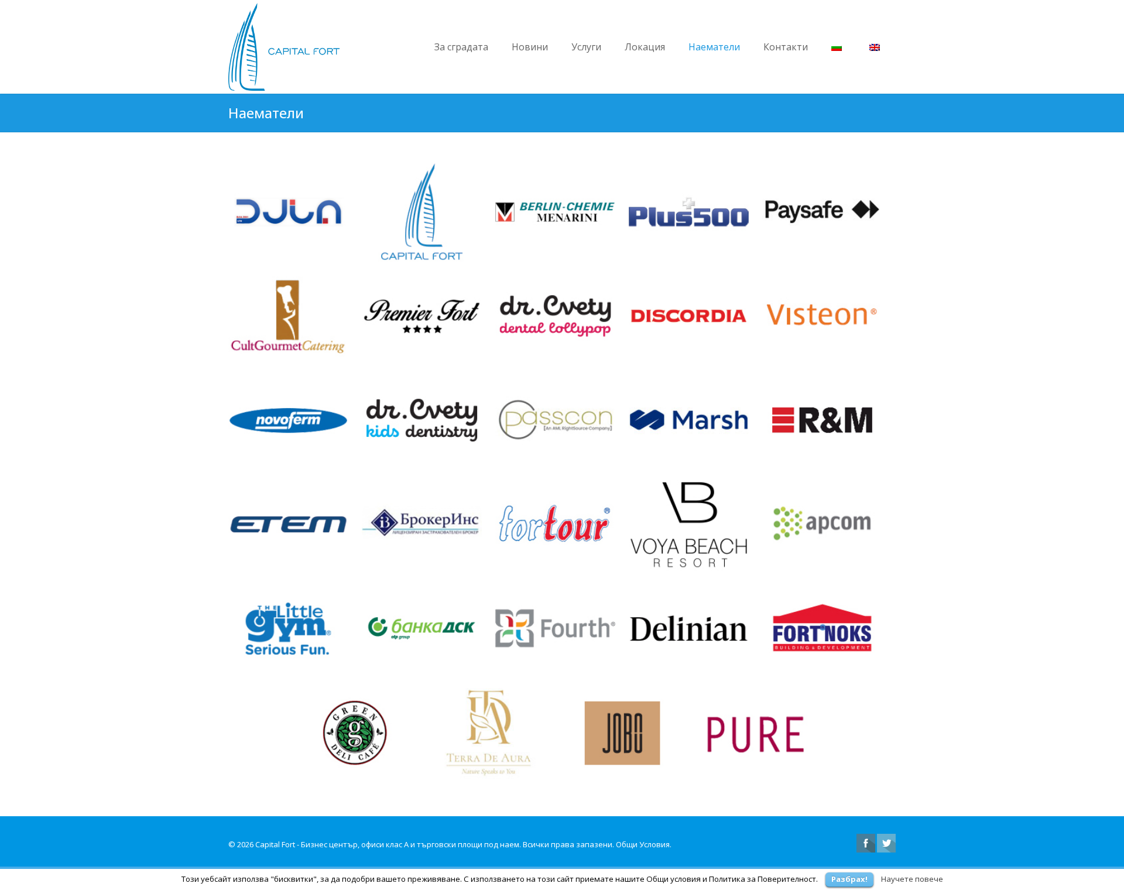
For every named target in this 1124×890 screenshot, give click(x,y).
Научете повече (912, 879)
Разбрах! (849, 879)
